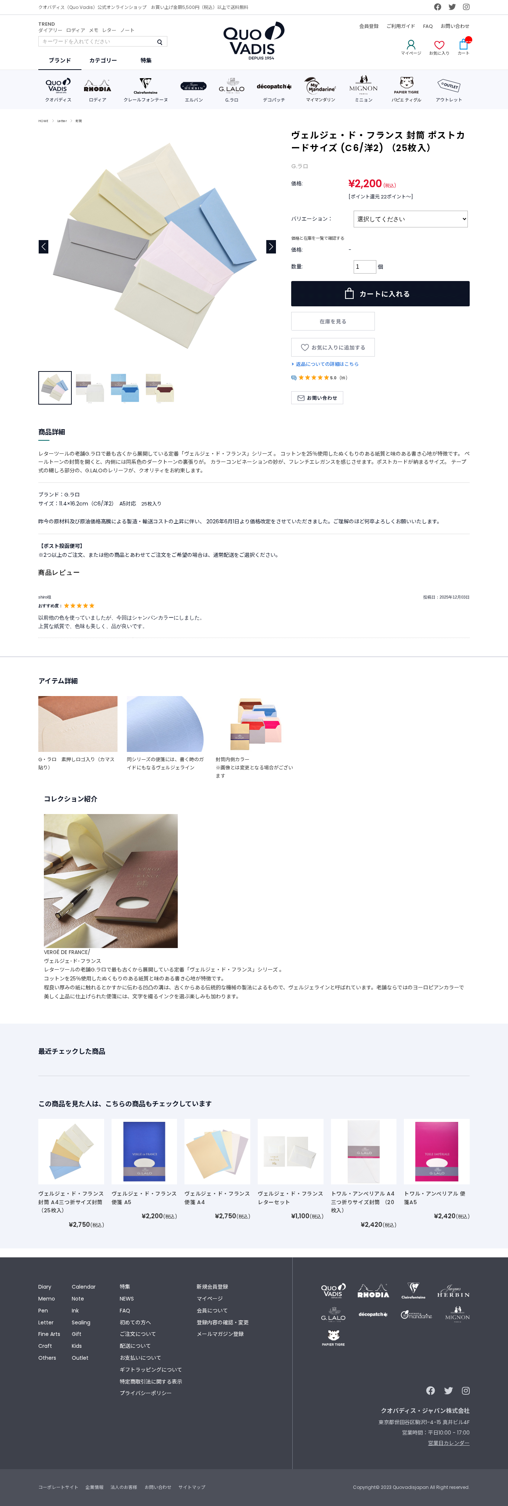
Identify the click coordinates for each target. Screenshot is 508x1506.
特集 (125, 1286)
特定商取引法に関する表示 (151, 1381)
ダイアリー (50, 30)
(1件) (343, 378)
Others (47, 1358)
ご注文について (138, 1334)
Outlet (80, 1358)
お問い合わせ (455, 26)
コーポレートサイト (58, 1487)
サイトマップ (192, 1487)
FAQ (428, 26)
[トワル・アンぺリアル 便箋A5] (437, 1151)
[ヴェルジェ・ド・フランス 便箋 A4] (217, 1151)
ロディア (75, 30)
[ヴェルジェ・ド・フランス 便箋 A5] (144, 1151)
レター (109, 30)
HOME (43, 121)
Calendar (84, 1286)
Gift (76, 1334)
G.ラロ (299, 166)
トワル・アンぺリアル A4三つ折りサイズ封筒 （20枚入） (363, 1202)
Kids (77, 1346)
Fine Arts (49, 1334)
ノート (127, 30)
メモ (94, 30)
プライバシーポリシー (146, 1393)
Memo (46, 1298)
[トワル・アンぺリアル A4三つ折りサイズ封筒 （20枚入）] (364, 1151)
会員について (212, 1310)
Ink (75, 1310)
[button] (271, 246)
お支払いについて (140, 1358)
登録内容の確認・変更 (223, 1322)
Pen (43, 1310)
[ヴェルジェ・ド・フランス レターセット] (291, 1151)
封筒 (78, 121)
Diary (44, 1286)
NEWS (127, 1298)
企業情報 (94, 1487)
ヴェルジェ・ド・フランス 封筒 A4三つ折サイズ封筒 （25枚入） (71, 1202)
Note (78, 1298)
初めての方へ (135, 1322)
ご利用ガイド (400, 26)
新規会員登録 (212, 1286)
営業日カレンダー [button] (449, 1443)
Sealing (81, 1322)
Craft (45, 1346)
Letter (62, 121)
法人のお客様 (123, 1487)
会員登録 (369, 26)
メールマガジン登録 (220, 1334)
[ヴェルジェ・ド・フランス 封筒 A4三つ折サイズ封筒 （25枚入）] (71, 1151)
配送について (135, 1346)
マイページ (210, 1298)
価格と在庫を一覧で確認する (317, 238)
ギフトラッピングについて (151, 1369)
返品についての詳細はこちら (327, 364)
